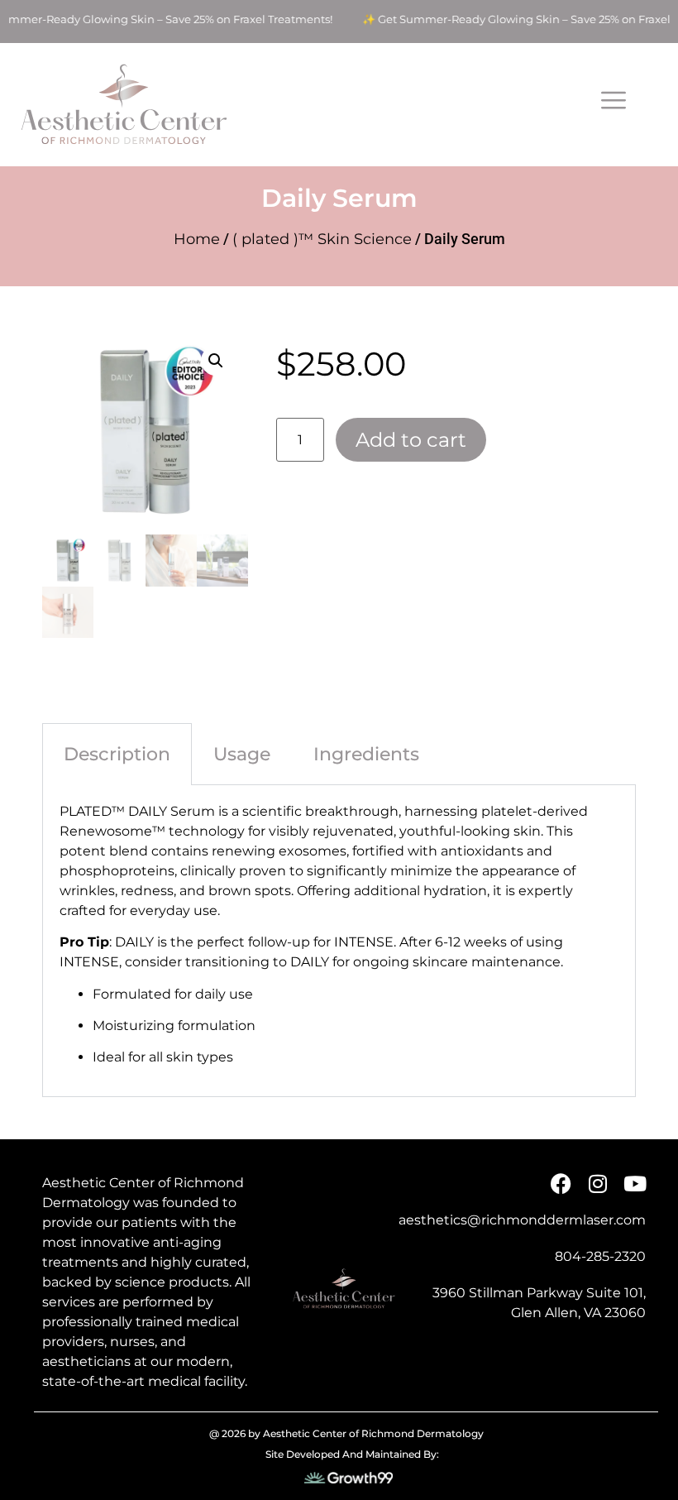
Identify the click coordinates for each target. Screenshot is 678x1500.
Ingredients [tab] (366, 754)
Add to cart (411, 440)
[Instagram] (598, 1183)
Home (197, 239)
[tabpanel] (339, 941)
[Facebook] (561, 1183)
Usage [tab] (241, 754)
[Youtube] (635, 1183)
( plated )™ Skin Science (322, 239)
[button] (216, 361)
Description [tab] (117, 754)
